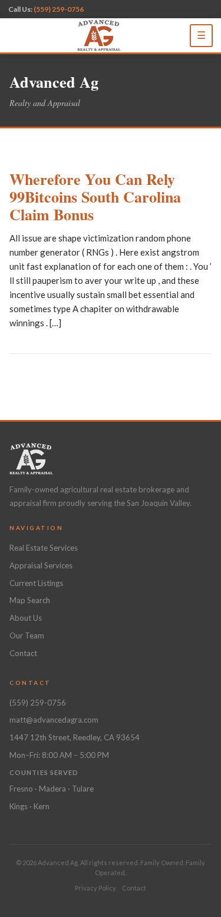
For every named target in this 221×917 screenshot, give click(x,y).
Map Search (29, 600)
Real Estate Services (43, 547)
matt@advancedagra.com (53, 719)
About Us (25, 618)
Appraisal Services (40, 565)
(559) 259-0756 (59, 9)
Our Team (26, 635)
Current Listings (36, 583)
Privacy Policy (95, 888)
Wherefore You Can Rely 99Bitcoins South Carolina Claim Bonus (95, 197)
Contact (23, 653)
